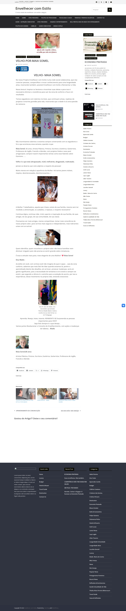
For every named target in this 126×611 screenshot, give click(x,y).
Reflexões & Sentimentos (90, 214)
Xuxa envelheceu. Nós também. (102, 106)
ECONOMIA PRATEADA (96, 62)
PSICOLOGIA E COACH (65, 18)
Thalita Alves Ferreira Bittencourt (93, 220)
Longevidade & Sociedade (91, 181)
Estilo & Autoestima (89, 158)
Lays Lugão (86, 175)
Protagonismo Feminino (33, 56)
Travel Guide (87, 222)
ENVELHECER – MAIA (43, 400)
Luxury (85, 190)
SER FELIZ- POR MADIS (71, 488)
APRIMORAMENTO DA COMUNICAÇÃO (28, 411)
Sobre (24, 18)
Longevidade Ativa (21, 56)
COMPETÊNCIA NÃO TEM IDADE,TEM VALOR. (103, 115)
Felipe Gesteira (87, 161)
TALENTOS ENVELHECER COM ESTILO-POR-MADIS (24, 401)
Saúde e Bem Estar (45, 26)
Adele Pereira (87, 128)
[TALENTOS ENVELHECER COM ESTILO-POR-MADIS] (26, 393)
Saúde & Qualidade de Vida (91, 217)
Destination (86, 149)
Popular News (87, 205)
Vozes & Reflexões (89, 225)
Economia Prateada (90, 55)
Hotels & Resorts (88, 167)
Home (17, 18)
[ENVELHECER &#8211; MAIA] (47, 393)
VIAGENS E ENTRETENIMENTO (58, 22)
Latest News (87, 173)
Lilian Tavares (87, 178)
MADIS (26, 64)
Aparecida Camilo (88, 134)
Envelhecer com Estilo (33, 8)
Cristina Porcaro (88, 146)
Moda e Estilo (58, 26)
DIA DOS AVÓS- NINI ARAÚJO (70, 411)
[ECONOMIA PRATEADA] (97, 45)
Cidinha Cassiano (88, 140)
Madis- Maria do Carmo (91, 58)
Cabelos (33, 26)
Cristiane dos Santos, (89, 143)
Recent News (87, 211)
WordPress (55, 608)
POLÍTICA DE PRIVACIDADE (48, 18)
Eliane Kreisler (87, 155)
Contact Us (100, 18)
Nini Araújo (86, 202)
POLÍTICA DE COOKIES (22, 26)
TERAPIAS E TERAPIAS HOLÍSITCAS (84, 18)
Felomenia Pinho (88, 164)
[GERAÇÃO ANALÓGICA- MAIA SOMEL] (68, 393)
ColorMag (46, 608)
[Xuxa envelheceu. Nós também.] (88, 107)
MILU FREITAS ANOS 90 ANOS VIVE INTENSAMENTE (84, 22)
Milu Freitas (86, 196)
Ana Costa (86, 131)
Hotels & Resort (44, 485)
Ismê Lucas (86, 170)
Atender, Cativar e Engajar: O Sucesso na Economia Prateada (36, 2)
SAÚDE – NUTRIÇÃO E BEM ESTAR (25, 22)
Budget (85, 137)
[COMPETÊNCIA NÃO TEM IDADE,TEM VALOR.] (88, 116)
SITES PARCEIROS (33, 18)
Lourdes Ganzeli (88, 187)
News (85, 199)
